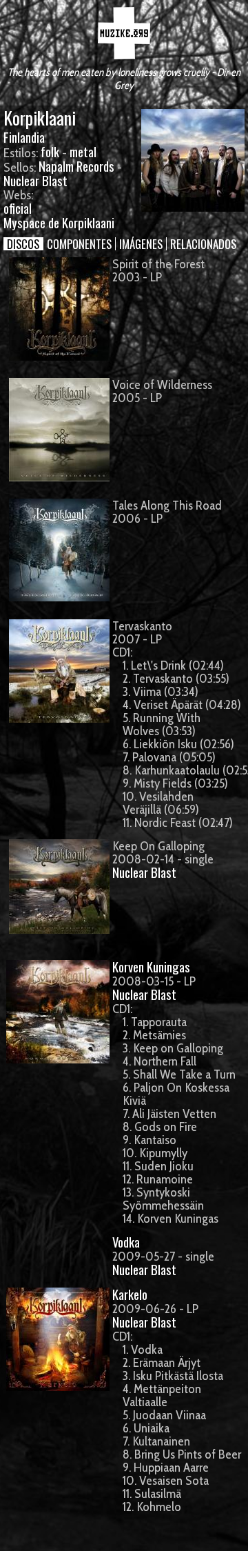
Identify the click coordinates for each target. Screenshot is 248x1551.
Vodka (126, 1241)
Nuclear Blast (35, 180)
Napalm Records (76, 166)
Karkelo (129, 1294)
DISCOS (23, 243)
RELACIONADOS (203, 243)
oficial (17, 208)
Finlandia (24, 137)
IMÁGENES (141, 243)
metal (83, 151)
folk (50, 151)
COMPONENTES (79, 243)
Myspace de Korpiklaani (58, 222)
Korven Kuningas (151, 966)
